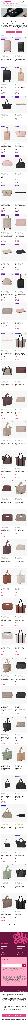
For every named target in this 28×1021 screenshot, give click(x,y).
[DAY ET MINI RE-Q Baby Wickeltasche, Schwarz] (1, 799)
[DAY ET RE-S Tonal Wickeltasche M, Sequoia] (1, 592)
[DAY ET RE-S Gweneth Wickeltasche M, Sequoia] (15, 622)
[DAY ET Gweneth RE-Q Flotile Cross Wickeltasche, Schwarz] (15, 858)
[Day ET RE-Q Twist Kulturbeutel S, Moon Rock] (16, 681)
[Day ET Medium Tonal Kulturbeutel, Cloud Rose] (15, 238)
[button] (2, 1)
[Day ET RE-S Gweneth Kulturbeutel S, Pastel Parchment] (3, 622)
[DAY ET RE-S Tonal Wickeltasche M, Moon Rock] (1, 444)
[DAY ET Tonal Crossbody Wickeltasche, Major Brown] (3, 769)
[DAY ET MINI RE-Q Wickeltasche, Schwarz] (15, 799)
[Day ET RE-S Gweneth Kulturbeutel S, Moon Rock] (3, 533)
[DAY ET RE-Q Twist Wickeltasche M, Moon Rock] (1, 681)
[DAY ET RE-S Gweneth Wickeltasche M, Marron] (16, 356)
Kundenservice (4, 946)
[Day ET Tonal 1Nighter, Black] (4, 297)
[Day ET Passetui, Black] (3, 267)
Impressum (3, 954)
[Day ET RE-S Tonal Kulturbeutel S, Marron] (15, 385)
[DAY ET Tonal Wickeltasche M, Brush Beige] (15, 769)
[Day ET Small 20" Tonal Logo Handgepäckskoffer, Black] (1, 90)
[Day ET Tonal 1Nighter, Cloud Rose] (3, 297)
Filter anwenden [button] (10, 32)
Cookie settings (20, 950)
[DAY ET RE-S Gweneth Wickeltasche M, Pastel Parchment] (16, 622)
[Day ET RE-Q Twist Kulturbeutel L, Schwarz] (15, 710)
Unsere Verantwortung (21, 952)
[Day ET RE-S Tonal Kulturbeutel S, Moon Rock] (16, 385)
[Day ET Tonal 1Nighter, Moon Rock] (1, 297)
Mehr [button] (17, 29)
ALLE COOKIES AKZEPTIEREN (14, 1015)
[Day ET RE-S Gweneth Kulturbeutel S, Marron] (1, 533)
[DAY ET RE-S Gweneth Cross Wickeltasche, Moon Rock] (1, 385)
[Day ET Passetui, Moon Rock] (1, 267)
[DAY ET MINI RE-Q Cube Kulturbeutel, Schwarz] (15, 828)
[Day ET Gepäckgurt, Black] (16, 119)
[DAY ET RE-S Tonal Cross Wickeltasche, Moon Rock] (3, 415)
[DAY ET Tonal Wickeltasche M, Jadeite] (16, 769)
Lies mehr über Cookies (7, 1011)
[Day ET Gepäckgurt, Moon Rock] (15, 119)
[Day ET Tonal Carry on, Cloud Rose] (3, 119)
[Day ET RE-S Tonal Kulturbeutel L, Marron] (16, 415)
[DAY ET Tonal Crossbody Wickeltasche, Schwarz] (4, 769)
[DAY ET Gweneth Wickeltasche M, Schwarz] (15, 917)
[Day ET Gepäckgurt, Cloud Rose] (1, 356)
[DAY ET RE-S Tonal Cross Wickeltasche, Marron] (1, 415)
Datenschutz (19, 948)
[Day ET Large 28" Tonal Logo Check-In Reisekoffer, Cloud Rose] (1, 60)
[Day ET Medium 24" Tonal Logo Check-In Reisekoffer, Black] (15, 60)
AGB (2, 948)
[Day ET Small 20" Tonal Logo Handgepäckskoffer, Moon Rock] (3, 90)
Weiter (18, 924)
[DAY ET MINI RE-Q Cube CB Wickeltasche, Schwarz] (1, 858)
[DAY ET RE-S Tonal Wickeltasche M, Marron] (3, 444)
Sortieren (19, 32)
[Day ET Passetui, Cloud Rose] (4, 267)
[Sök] (2, 5)
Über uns (18, 954)
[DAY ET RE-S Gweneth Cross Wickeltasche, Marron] (3, 385)
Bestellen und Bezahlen (21, 946)
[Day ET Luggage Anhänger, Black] (4, 149)
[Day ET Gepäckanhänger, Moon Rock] (15, 90)
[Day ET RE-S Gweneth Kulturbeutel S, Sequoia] (1, 622)
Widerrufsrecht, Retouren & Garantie (8, 950)
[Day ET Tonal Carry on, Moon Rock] (4, 119)
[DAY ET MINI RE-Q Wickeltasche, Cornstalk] (16, 799)
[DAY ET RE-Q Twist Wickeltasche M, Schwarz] (3, 681)
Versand (2, 952)
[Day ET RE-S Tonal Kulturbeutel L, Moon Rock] (15, 415)
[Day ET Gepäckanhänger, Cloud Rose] (16, 90)
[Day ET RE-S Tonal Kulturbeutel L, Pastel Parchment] (15, 562)
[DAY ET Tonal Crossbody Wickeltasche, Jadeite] (1, 769)
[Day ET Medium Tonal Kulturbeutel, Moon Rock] (16, 238)
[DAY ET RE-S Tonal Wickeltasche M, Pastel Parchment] (3, 592)
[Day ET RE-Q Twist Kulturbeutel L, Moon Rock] (16, 710)
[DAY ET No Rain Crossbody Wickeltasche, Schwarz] (15, 887)
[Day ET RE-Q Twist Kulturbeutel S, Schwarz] (15, 681)
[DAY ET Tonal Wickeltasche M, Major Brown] (4, 887)
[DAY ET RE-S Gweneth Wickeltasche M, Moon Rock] (15, 356)
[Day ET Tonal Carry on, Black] (1, 119)
